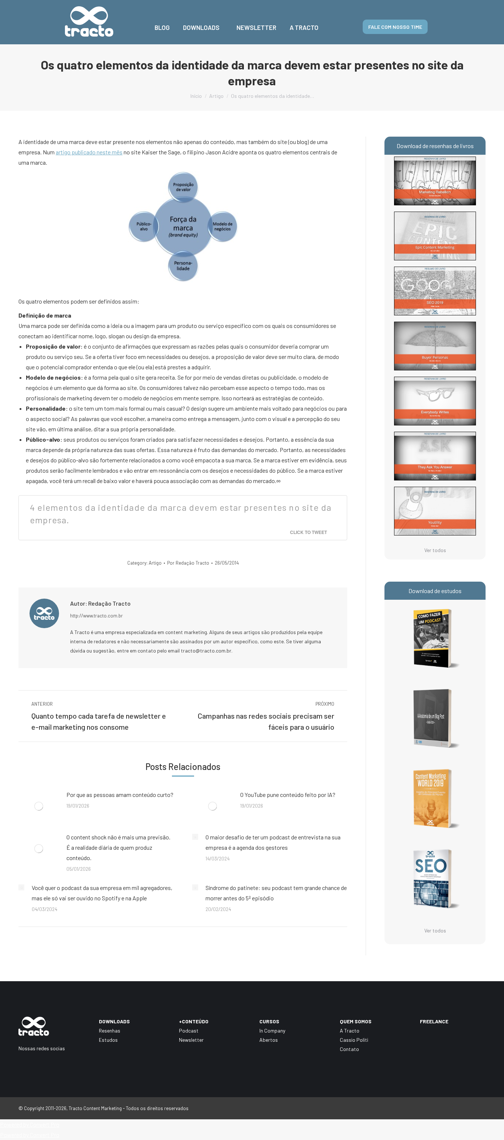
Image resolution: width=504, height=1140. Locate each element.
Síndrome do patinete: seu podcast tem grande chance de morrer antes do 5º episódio (276, 892)
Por (188, 563)
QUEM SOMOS (356, 1021)
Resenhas (109, 1030)
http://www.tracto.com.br (96, 616)
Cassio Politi (354, 1040)
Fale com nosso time (395, 27)
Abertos (268, 1040)
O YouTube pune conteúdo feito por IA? (287, 794)
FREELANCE (434, 1021)
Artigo (155, 563)
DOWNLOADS (114, 1021)
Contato (349, 1049)
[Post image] (38, 806)
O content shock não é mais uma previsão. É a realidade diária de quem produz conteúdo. (118, 847)
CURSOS (269, 1021)
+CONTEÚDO (193, 1021)
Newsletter (191, 1040)
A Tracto (349, 1030)
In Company (272, 1030)
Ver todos (435, 550)
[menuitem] (162, 22)
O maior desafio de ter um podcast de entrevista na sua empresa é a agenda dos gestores (273, 842)
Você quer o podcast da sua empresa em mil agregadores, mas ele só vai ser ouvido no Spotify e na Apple (102, 892)
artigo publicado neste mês (89, 151)
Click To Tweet (308, 532)
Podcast (189, 1030)
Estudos (108, 1040)
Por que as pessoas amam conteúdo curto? (119, 794)
